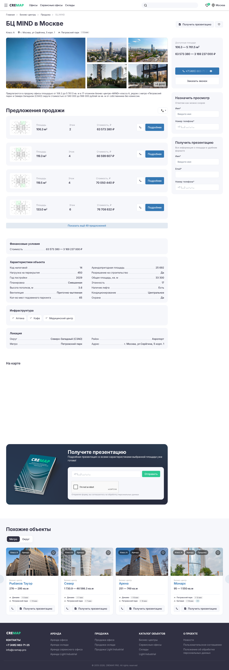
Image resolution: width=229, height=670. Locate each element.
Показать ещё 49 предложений (87, 225)
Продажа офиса (104, 639)
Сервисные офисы (51, 5)
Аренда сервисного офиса (66, 649)
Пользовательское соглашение (202, 644)
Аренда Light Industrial (63, 654)
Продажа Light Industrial (109, 649)
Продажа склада (105, 644)
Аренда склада (59, 644)
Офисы (33, 5)
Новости (188, 639)
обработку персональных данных (123, 494)
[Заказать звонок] (12, 608)
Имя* (178, 108)
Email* (178, 168)
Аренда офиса (59, 639)
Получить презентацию (197, 24)
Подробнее (155, 127)
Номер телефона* (184, 121)
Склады (70, 5)
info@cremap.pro (16, 649)
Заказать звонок (197, 80)
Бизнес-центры (148, 639)
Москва (220, 5)
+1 (197, 601)
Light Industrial (147, 654)
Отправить (151, 474)
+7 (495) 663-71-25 (18, 645)
